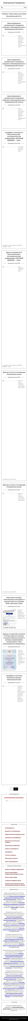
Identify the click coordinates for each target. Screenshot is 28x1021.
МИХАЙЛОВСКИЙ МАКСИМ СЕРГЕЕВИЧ (14, 797)
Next (16, 788)
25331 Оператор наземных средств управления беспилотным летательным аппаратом (14, 995)
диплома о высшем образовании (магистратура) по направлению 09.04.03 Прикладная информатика (14, 898)
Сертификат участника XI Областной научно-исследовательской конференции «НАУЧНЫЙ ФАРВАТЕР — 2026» (14, 136)
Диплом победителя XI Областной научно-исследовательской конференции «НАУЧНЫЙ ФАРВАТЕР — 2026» (14, 256)
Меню (25, 7)
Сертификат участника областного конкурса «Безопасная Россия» (14, 677)
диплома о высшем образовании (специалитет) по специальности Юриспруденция (13, 939)
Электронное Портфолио (14, 3)
